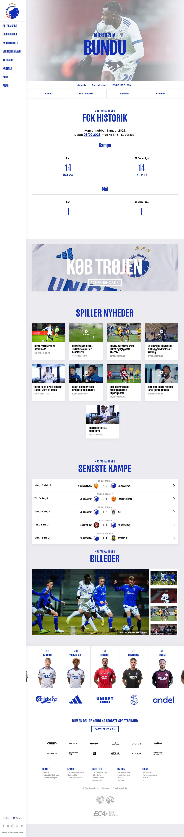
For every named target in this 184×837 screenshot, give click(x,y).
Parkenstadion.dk (150, 775)
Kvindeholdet (10, 43)
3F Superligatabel (75, 778)
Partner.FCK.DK (104, 729)
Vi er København (12, 51)
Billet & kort (10, 26)
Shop (5, 77)
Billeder (160, 93)
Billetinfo (96, 775)
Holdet (46, 769)
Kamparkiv (72, 775)
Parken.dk (146, 773)
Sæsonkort (97, 780)
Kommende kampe (75, 773)
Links (145, 769)
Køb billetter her (99, 773)
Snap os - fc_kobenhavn (8, 826)
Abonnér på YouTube (17, 826)
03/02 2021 (92, 134)
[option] (90, 602)
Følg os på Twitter (22, 826)
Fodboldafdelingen (50, 775)
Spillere (45, 773)
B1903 (145, 778)
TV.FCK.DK (8, 60)
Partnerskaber (123, 773)
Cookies (105, 788)
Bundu (48, 93)
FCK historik (86, 93)
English (19, 818)
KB (143, 780)
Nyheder (124, 93)
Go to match (105, 480)
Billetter (97, 769)
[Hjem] (12, 12)
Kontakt (120, 780)
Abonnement (98, 778)
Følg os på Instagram (13, 826)
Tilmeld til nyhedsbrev (13, 832)
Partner (7, 68)
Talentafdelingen (49, 778)
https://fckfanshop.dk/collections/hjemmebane (61, 245)
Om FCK (121, 769)
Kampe (70, 769)
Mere (5, 85)
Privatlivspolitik (120, 788)
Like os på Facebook (3, 826)
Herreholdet (10, 34)
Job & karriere (123, 775)
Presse (120, 778)
